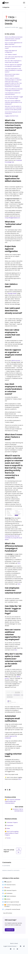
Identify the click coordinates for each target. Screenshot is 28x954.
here (19, 563)
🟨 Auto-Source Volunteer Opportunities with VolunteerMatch (12, 801)
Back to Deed (14, 943)
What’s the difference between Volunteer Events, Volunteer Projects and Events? (13, 38)
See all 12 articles (7, 913)
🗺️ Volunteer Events (10, 884)
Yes (19, 849)
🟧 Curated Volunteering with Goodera (12, 905)
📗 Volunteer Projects (11, 822)
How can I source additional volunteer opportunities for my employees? (13, 102)
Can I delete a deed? (11, 54)
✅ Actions (7, 899)
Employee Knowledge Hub (13, 161)
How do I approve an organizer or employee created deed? (13, 65)
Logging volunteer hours (11, 116)
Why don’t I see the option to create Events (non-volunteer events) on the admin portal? (13, 107)
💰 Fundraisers (8, 893)
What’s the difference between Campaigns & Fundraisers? (13, 89)
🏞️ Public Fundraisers (10, 896)
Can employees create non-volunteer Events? (13, 93)
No (18, 852)
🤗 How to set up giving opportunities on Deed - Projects (12, 833)
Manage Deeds (12, 293)
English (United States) (10, 946)
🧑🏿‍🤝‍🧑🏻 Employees (9, 825)
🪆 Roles (7, 828)
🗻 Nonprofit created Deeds (12, 909)
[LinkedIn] (9, 790)
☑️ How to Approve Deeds (11, 902)
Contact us (9, 930)
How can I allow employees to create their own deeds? (13, 61)
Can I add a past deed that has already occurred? (14, 57)
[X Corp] (7, 790)
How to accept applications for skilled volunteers (13, 43)
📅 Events (7, 887)
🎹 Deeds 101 (7, 882)
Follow (20, 28)
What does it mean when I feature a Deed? (12, 75)
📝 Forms (7, 838)
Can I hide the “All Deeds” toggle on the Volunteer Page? (14, 97)
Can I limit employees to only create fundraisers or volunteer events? (13, 70)
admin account (15, 360)
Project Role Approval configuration (11, 51)
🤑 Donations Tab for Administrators (17, 810)
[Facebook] (5, 790)
